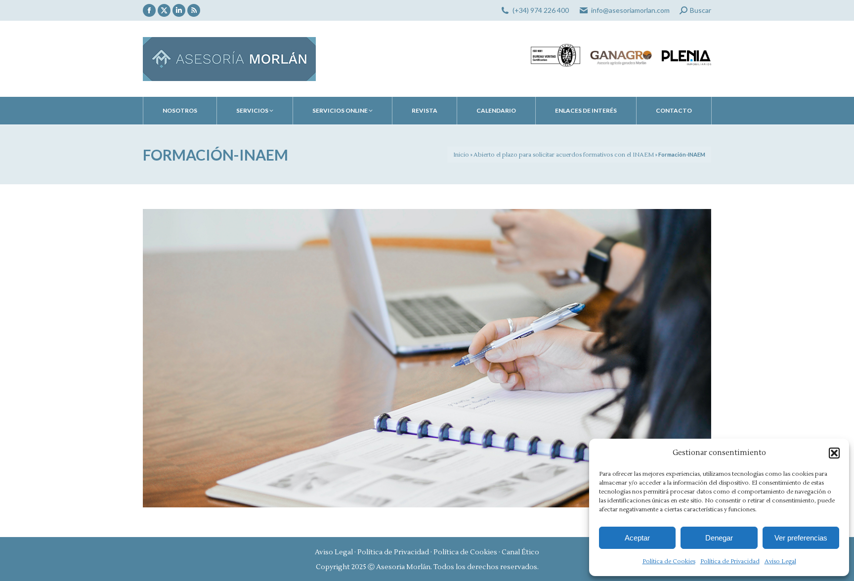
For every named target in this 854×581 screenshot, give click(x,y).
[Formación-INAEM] (427, 358)
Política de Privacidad (730, 561)
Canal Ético (520, 552)
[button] (834, 453)
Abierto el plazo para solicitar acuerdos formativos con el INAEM (563, 155)
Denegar (719, 538)
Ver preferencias (800, 538)
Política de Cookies (668, 561)
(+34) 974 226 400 (540, 10)
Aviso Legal (780, 561)
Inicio (461, 155)
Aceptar (637, 538)
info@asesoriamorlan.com (630, 10)
